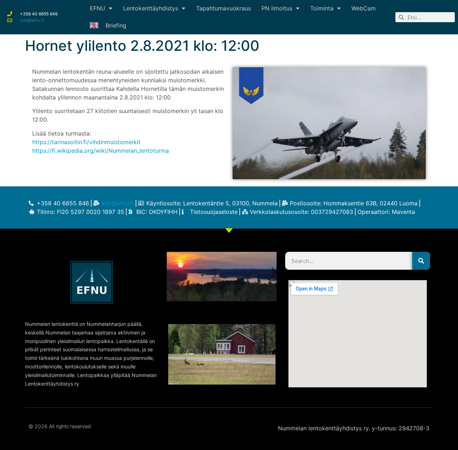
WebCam (363, 8)
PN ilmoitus (277, 8)
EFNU (97, 8)
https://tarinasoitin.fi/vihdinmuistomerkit (86, 142)
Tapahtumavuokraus (223, 8)
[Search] (421, 261)
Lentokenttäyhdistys (150, 8)
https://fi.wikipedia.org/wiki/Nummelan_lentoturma (100, 150)
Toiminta (321, 8)
